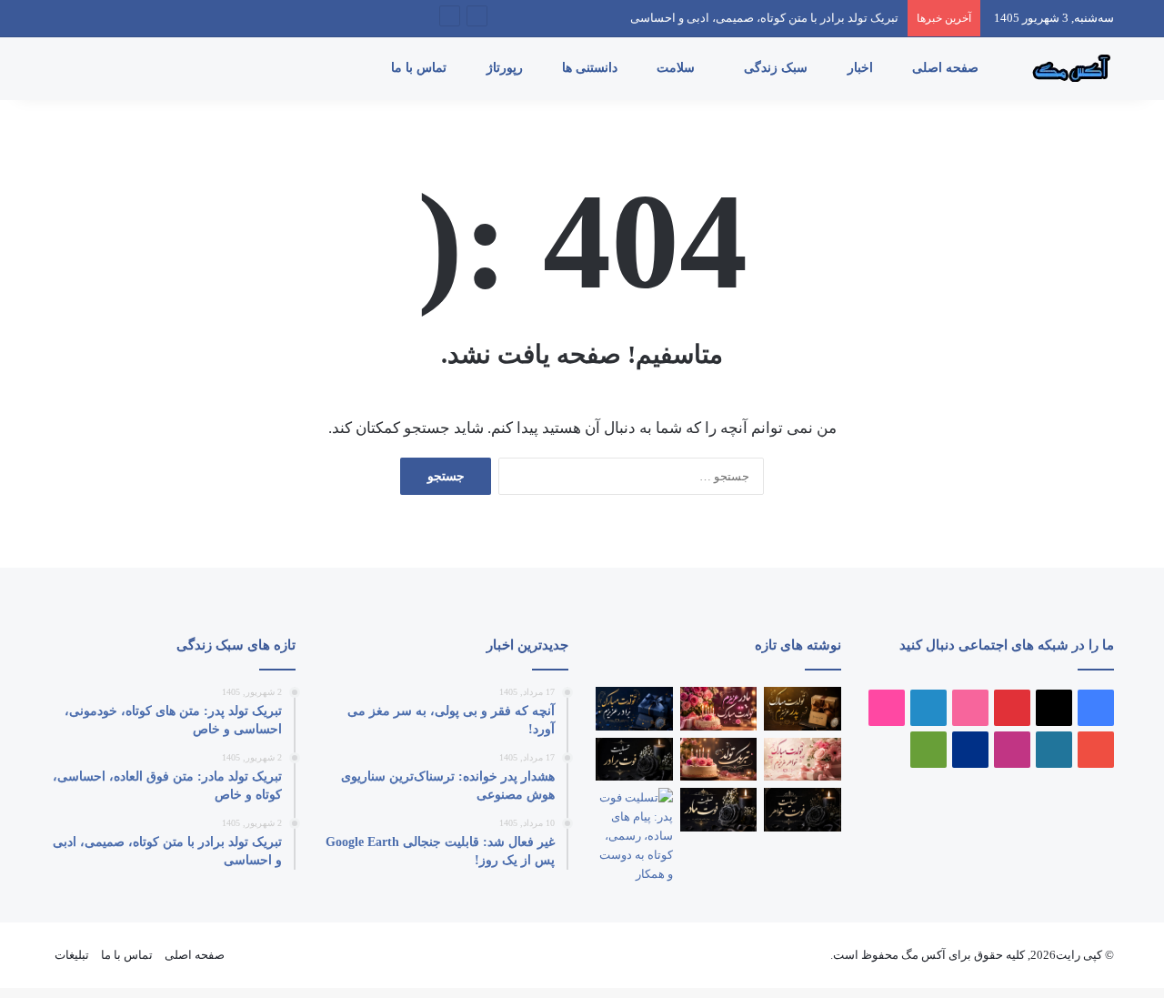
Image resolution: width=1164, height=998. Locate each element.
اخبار (862, 68)
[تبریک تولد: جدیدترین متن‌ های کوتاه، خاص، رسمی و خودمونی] (719, 759)
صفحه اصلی (947, 68)
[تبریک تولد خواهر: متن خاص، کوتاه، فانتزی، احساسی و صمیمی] (802, 759)
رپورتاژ (507, 68)
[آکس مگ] (1068, 68)
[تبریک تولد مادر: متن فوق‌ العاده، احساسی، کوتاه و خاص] (719, 709)
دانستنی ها (591, 68)
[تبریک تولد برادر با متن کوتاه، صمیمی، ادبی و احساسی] (634, 709)
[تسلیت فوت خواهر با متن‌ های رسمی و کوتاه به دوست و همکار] (802, 810)
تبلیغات (72, 955)
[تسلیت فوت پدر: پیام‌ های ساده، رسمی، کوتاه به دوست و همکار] (634, 835)
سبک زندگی (777, 68)
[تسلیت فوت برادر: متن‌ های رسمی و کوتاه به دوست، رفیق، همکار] (634, 759)
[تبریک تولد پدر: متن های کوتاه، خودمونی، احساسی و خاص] (802, 709)
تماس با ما (420, 68)
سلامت (677, 68)
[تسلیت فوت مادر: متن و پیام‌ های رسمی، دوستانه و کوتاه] (719, 810)
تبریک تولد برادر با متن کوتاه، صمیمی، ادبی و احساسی (764, 18)
